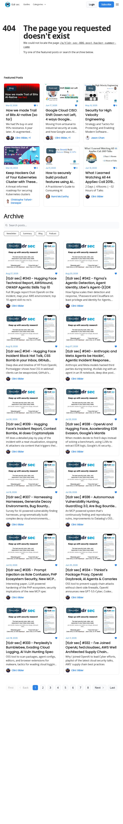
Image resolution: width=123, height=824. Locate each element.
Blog (40, 233)
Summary (27, 233)
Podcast (52, 233)
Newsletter (11, 233)
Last (112, 687)
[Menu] (117, 4)
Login (92, 4)
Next (98, 687)
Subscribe (106, 4)
